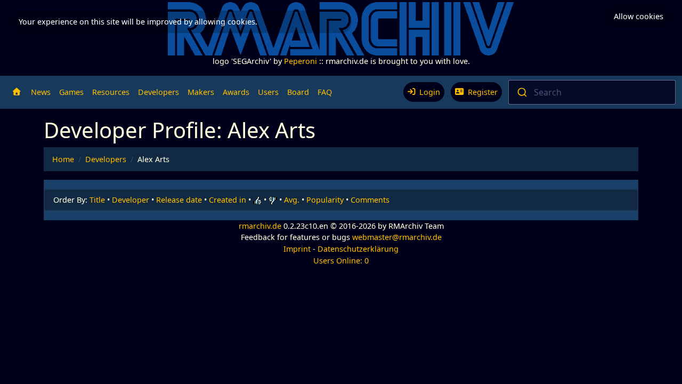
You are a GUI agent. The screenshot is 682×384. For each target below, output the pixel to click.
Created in (227, 200)
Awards (236, 92)
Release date (179, 200)
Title (97, 200)
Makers (201, 92)
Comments (370, 200)
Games (71, 92)
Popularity (325, 200)
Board (298, 92)
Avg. (291, 200)
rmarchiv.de (260, 226)
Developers (158, 92)
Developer (130, 200)
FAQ (325, 92)
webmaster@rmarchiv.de (397, 237)
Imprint (297, 249)
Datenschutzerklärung (358, 249)
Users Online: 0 (341, 260)
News (41, 92)
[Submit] (521, 92)
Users (268, 92)
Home (63, 159)
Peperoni (300, 61)
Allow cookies (638, 16)
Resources (110, 92)
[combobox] (592, 92)
